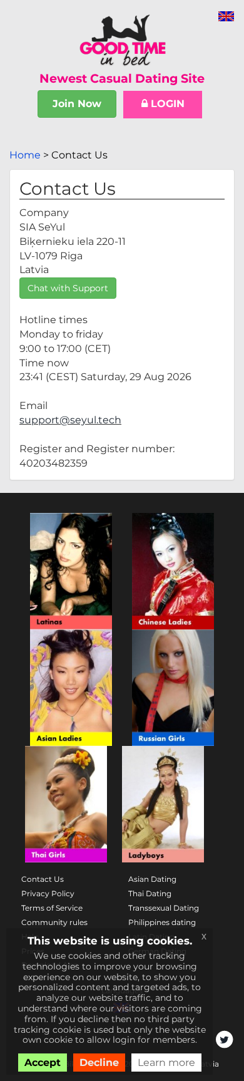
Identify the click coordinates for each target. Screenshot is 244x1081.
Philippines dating (162, 922)
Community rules (54, 922)
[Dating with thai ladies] (66, 804)
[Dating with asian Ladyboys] (163, 804)
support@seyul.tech (70, 420)
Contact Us (42, 879)
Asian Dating (152, 879)
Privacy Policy (47, 893)
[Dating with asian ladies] (71, 687)
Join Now (77, 104)
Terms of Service (52, 908)
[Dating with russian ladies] (173, 687)
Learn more (166, 1062)
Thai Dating (149, 893)
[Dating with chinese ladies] (173, 571)
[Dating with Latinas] (71, 571)
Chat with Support (68, 288)
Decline (99, 1062)
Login (166, 104)
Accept (42, 1062)
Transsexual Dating (163, 908)
